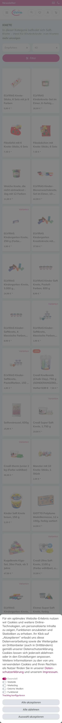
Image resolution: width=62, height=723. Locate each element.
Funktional (12, 692)
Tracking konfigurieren (13, 695)
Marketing (12, 685)
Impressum (50, 672)
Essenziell (12, 678)
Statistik (11, 682)
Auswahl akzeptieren (31, 716)
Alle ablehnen (31, 709)
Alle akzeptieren (31, 702)
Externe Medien (15, 688)
